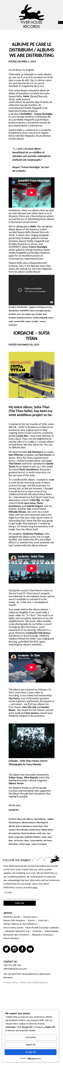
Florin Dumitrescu (28, 833)
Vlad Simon (13, 844)
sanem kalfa (19, 321)
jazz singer (26, 314)
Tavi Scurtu (18, 841)
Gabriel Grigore (34, 506)
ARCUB (12, 826)
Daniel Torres (34, 830)
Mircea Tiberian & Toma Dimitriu (20, 924)
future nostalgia (37, 311)
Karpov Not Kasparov (14, 920)
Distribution (22, 307)
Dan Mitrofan (22, 830)
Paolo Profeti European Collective (42, 927)
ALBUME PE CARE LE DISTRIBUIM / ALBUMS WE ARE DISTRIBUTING (31, 50)
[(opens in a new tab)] (29, 96)
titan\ (26, 841)
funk (39, 833)
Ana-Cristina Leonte (13, 927)
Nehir (26, 96)
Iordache (37, 931)
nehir (11, 321)
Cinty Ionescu (31, 713)
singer (27, 321)
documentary (14, 833)
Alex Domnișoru (29, 823)
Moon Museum (11, 938)
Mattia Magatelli (40, 318)
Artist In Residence (24, 826)
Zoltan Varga (24, 844)
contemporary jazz (44, 307)
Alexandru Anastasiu (42, 935)
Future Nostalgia (38, 247)
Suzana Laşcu (30, 917)
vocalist (35, 321)
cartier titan (38, 826)
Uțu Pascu (47, 841)
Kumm (31, 920)
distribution (14, 311)
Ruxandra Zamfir (12, 917)
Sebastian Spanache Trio (17, 931)
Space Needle (51, 931)
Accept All (30, 1052)
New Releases (40, 819)
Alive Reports (42, 823)
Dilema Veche (47, 830)
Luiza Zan (42, 920)
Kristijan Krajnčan (24, 318)
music (50, 318)
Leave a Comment (39, 844)
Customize (30, 1037)
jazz (19, 314)
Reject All (30, 1044)
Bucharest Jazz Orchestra (16, 935)
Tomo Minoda (36, 841)
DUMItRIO (24, 311)
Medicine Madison (33, 837)
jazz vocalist (37, 314)
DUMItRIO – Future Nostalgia (36, 114)
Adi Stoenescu (15, 823)
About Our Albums (25, 819)
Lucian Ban (19, 837)
